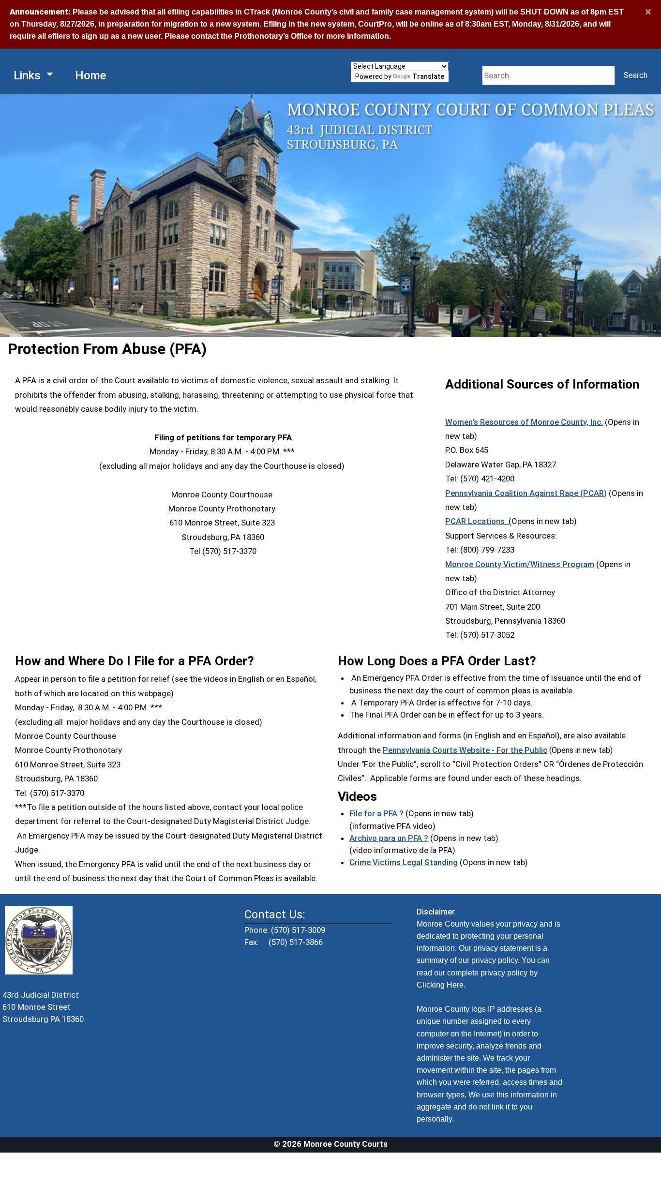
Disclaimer (436, 911)
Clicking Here (440, 985)
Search (635, 75)
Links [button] (29, 75)
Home (90, 75)
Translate (428, 76)
